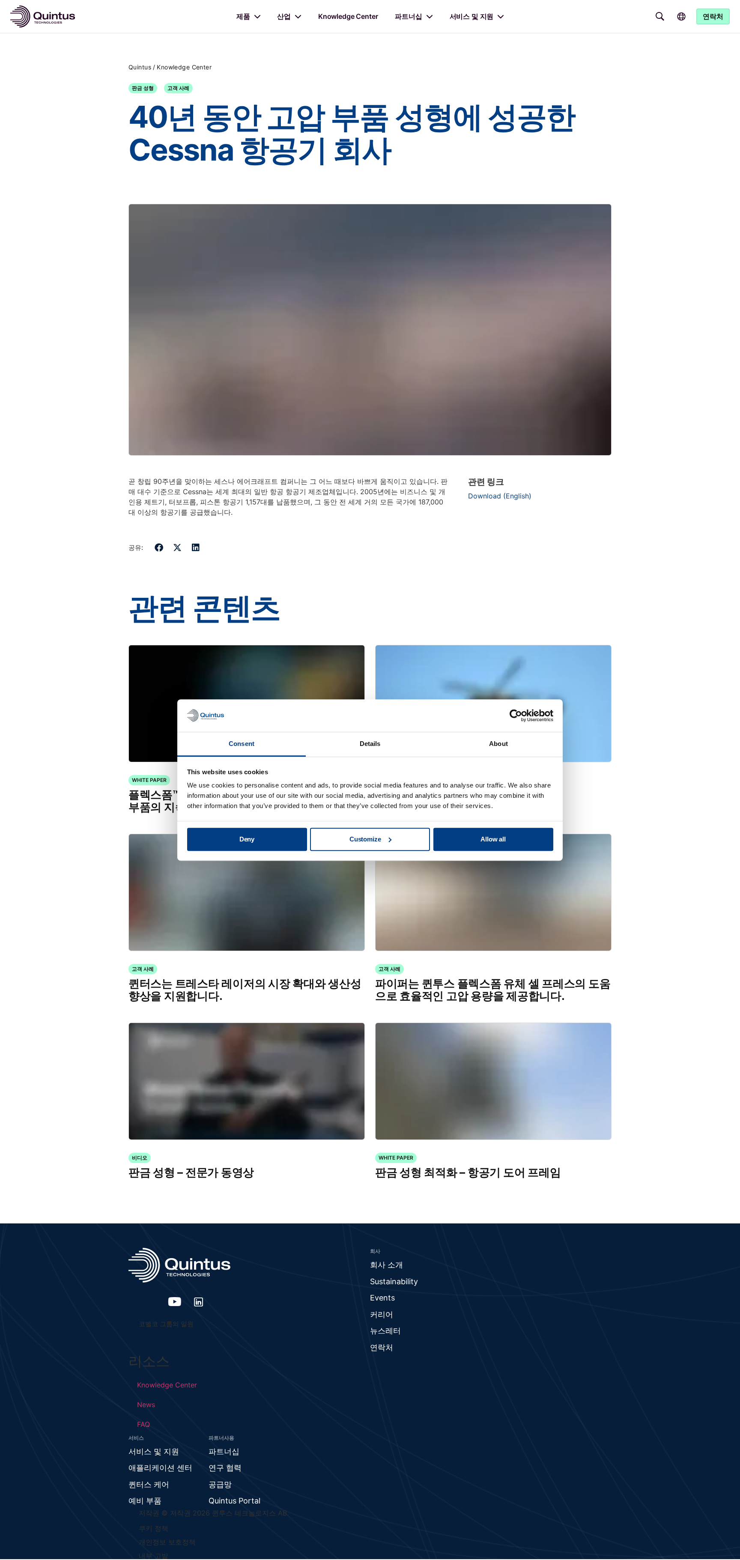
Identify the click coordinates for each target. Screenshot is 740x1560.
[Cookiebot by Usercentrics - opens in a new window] (515, 715)
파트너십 (408, 16)
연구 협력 (225, 1467)
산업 (284, 16)
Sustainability (394, 1281)
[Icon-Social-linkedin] (199, 1302)
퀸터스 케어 (148, 1484)
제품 (243, 16)
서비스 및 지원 (472, 16)
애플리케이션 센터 (160, 1467)
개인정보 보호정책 (167, 1542)
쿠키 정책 (153, 1528)
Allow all (493, 839)
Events (382, 1297)
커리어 (381, 1314)
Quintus (139, 67)
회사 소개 (386, 1264)
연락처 (381, 1347)
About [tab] (498, 744)
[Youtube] (175, 1302)
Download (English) (499, 496)
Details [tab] (370, 744)
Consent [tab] (241, 744)
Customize (365, 839)
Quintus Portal (234, 1500)
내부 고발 (153, 1555)
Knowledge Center (348, 16)
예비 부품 (144, 1500)
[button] (159, 547)
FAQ (143, 1424)
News (146, 1404)
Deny (246, 839)
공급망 (220, 1484)
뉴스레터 (385, 1330)
